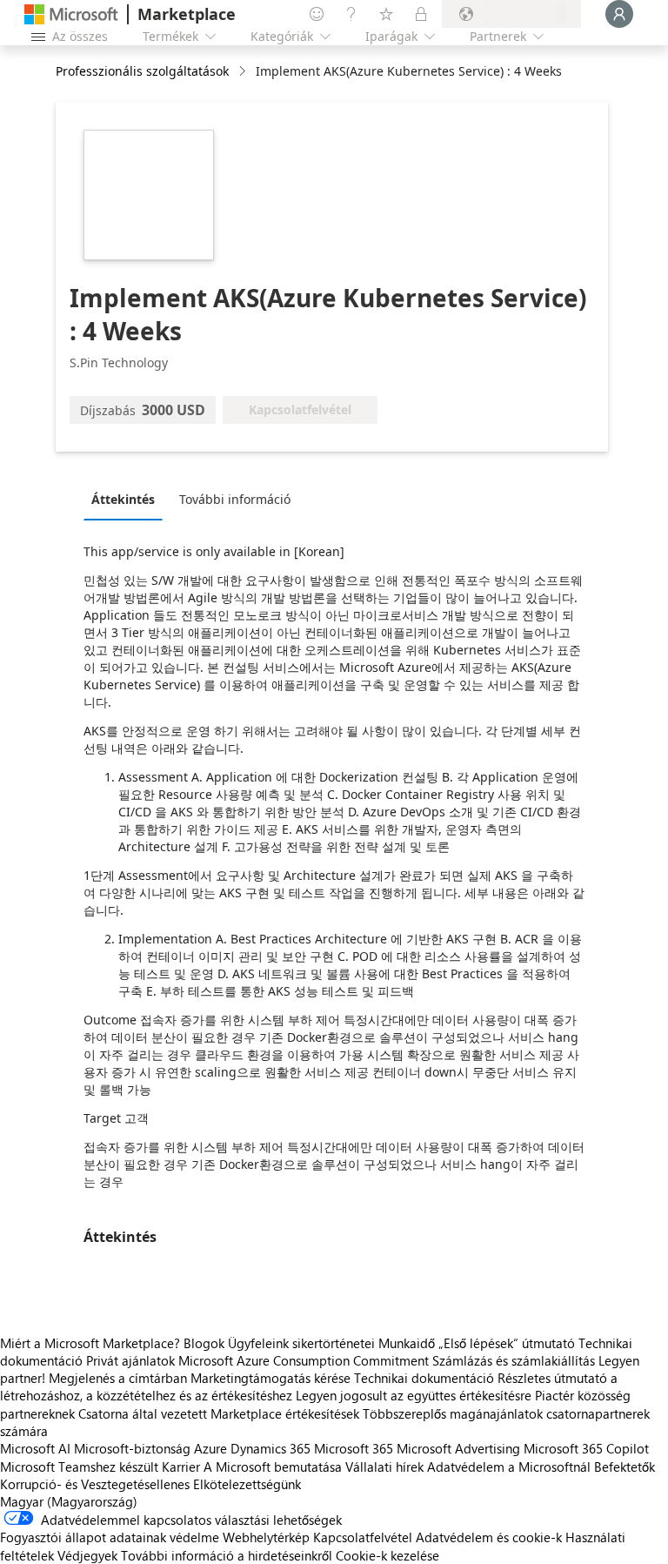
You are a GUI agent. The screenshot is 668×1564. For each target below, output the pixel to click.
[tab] (127, 499)
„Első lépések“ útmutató (506, 1343)
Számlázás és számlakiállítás (513, 1360)
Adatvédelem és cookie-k (489, 1537)
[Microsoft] (71, 14)
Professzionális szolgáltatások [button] (142, 71)
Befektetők (624, 1466)
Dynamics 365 (270, 1448)
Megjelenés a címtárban (118, 1377)
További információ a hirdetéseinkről (226, 1555)
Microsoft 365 (353, 1448)
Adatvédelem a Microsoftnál (509, 1466)
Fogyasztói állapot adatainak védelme (109, 1537)
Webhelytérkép (266, 1537)
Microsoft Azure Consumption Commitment (305, 1360)
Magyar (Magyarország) (68, 1501)
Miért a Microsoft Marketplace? (90, 1343)
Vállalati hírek (384, 1466)
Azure (210, 1448)
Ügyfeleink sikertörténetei (301, 1343)
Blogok (204, 1343)
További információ (235, 499)
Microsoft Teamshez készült (79, 1466)
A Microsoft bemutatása (273, 1466)
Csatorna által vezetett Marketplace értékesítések (218, 1413)
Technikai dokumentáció (424, 1377)
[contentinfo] (243, 71)
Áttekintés (123, 499)
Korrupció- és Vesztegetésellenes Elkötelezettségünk (150, 1484)
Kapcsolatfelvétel (362, 1537)
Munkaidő (406, 1343)
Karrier (181, 1466)
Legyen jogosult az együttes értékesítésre (413, 1395)
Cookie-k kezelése (387, 1555)
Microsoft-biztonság (132, 1448)
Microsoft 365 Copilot (586, 1448)
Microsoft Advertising (458, 1448)
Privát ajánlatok (130, 1360)
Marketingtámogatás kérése (270, 1377)
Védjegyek (87, 1555)
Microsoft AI (35, 1448)
